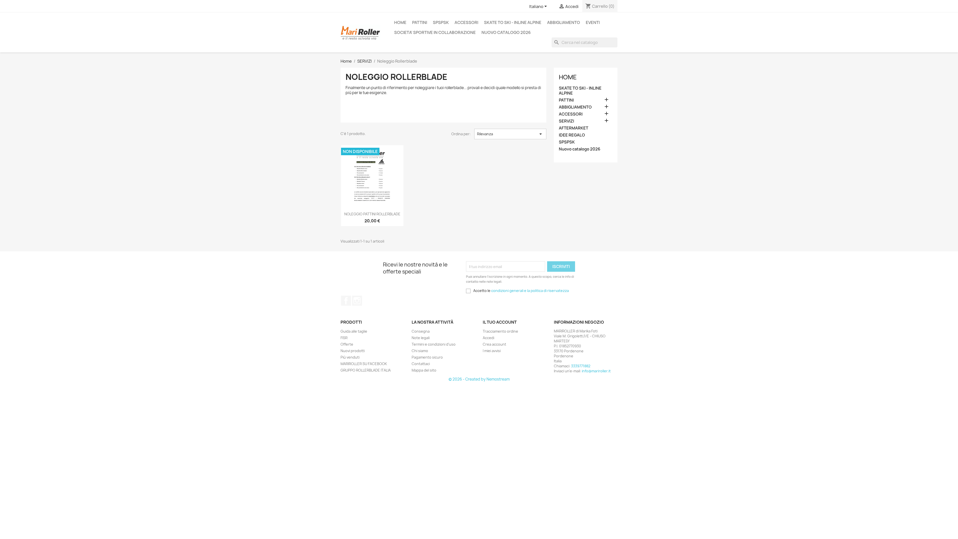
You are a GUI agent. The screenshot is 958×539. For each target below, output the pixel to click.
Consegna (421, 331)
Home (568, 77)
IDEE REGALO (572, 135)
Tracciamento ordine (500, 331)
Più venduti (350, 357)
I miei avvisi (492, 350)
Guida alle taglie (354, 331)
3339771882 (580, 366)
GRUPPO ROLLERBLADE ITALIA (366, 370)
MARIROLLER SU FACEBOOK (364, 363)
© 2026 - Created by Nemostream (479, 379)
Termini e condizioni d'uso (434, 344)
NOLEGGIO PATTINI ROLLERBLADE (372, 214)
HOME (400, 22)
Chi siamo (420, 350)
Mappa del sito (424, 370)
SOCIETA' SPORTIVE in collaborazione (435, 32)
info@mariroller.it (596, 371)
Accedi (488, 337)
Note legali (421, 337)
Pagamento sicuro (427, 357)
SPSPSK (441, 22)
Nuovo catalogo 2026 (506, 32)
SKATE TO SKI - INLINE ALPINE (512, 22)
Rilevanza (510, 134)
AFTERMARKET (573, 128)
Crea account (494, 344)
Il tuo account (500, 322)
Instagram (357, 301)
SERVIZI (566, 121)
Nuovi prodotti (353, 350)
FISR (344, 337)
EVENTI (593, 22)
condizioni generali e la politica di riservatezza (530, 290)
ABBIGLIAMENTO (563, 22)
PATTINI (419, 22)
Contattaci (421, 363)
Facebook (346, 301)
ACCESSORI (466, 22)
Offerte (347, 344)
